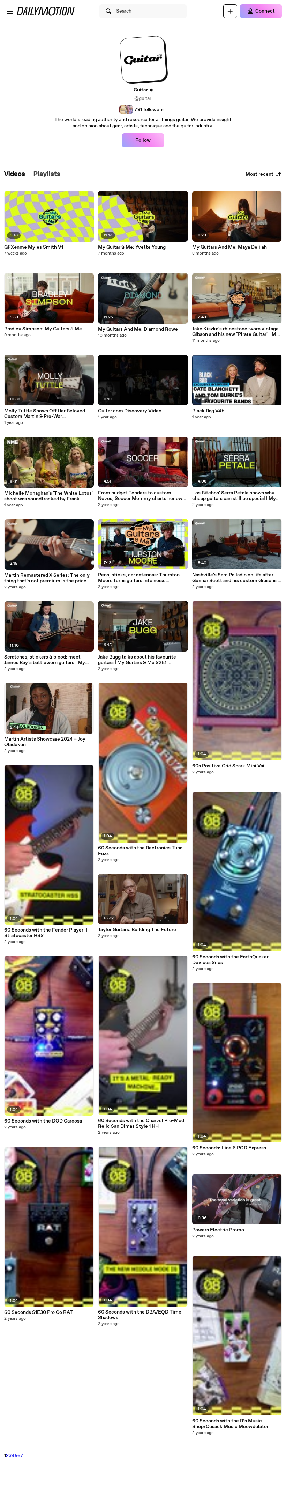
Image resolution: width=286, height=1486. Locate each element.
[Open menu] (9, 11)
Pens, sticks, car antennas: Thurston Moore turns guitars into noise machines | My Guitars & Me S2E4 (139, 577)
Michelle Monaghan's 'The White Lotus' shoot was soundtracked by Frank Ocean (48, 496)
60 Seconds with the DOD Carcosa (43, 1121)
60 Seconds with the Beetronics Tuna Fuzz (140, 850)
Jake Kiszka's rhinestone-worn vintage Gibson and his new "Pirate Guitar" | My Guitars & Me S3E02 (235, 331)
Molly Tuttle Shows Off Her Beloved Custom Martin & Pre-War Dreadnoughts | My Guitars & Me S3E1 (46, 413)
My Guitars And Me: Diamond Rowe (138, 329)
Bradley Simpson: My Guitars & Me (43, 329)
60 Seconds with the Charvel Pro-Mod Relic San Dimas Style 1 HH (141, 1123)
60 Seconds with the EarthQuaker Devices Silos (230, 959)
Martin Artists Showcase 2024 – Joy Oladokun (44, 742)
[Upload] (230, 11)
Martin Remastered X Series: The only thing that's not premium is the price (47, 578)
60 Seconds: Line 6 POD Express (229, 1148)
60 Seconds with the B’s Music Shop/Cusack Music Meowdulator (230, 1423)
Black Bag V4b (208, 411)
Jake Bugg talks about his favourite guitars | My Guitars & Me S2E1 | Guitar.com (137, 659)
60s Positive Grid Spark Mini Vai (228, 766)
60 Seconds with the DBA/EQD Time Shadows (139, 1315)
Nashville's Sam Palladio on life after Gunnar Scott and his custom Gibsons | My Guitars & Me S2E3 (235, 577)
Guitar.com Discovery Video (129, 411)
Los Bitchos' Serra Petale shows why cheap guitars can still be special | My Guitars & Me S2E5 (234, 495)
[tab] (14, 174)
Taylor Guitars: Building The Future (137, 930)
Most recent (259, 174)
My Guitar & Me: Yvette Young (132, 247)
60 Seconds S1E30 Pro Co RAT (38, 1312)
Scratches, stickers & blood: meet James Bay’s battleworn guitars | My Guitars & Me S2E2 (44, 659)
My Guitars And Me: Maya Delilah (229, 247)
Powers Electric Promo (218, 1230)
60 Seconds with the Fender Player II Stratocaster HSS (45, 933)
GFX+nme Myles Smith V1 (33, 247)
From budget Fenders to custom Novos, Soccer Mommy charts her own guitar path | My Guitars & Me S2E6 (141, 495)
